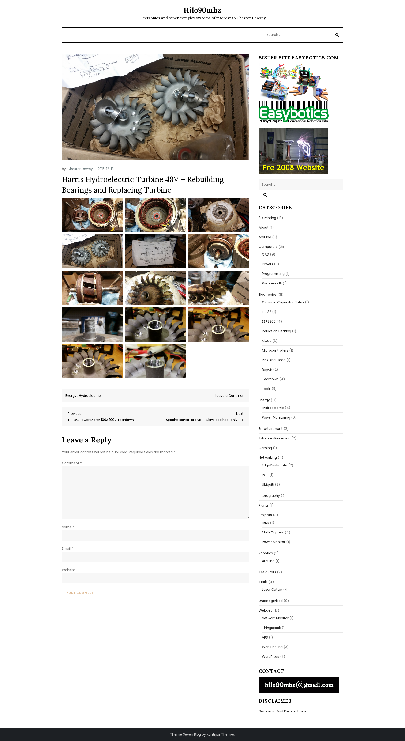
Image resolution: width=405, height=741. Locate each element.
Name (68, 527)
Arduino (265, 237)
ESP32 (266, 312)
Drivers (267, 264)
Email (67, 548)
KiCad (266, 340)
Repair (267, 369)
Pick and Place (273, 360)
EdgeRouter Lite (274, 465)
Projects (265, 515)
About (264, 227)
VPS (265, 637)
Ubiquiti (268, 484)
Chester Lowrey (80, 168)
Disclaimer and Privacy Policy (282, 711)
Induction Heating (276, 331)
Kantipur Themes (221, 734)
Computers (268, 246)
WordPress (270, 656)
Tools (266, 388)
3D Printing (267, 217)
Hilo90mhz (202, 10)
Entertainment (271, 428)
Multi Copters (273, 532)
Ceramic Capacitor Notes (283, 302)
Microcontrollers (275, 350)
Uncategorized (271, 600)
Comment (72, 463)
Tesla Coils (267, 572)
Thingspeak (271, 627)
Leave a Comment (230, 395)
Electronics (268, 294)
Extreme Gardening (274, 438)
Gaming (265, 448)
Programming (273, 273)
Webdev (265, 610)
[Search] (337, 35)
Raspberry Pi (272, 283)
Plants (264, 505)
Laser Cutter (272, 589)
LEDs (265, 522)
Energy (70, 395)
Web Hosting (272, 647)
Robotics (266, 553)
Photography (269, 495)
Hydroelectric (90, 395)
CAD (265, 254)
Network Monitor (275, 618)
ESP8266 (269, 321)
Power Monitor (273, 542)
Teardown (270, 379)
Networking (268, 457)
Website (68, 569)
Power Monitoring (276, 417)
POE (265, 475)
